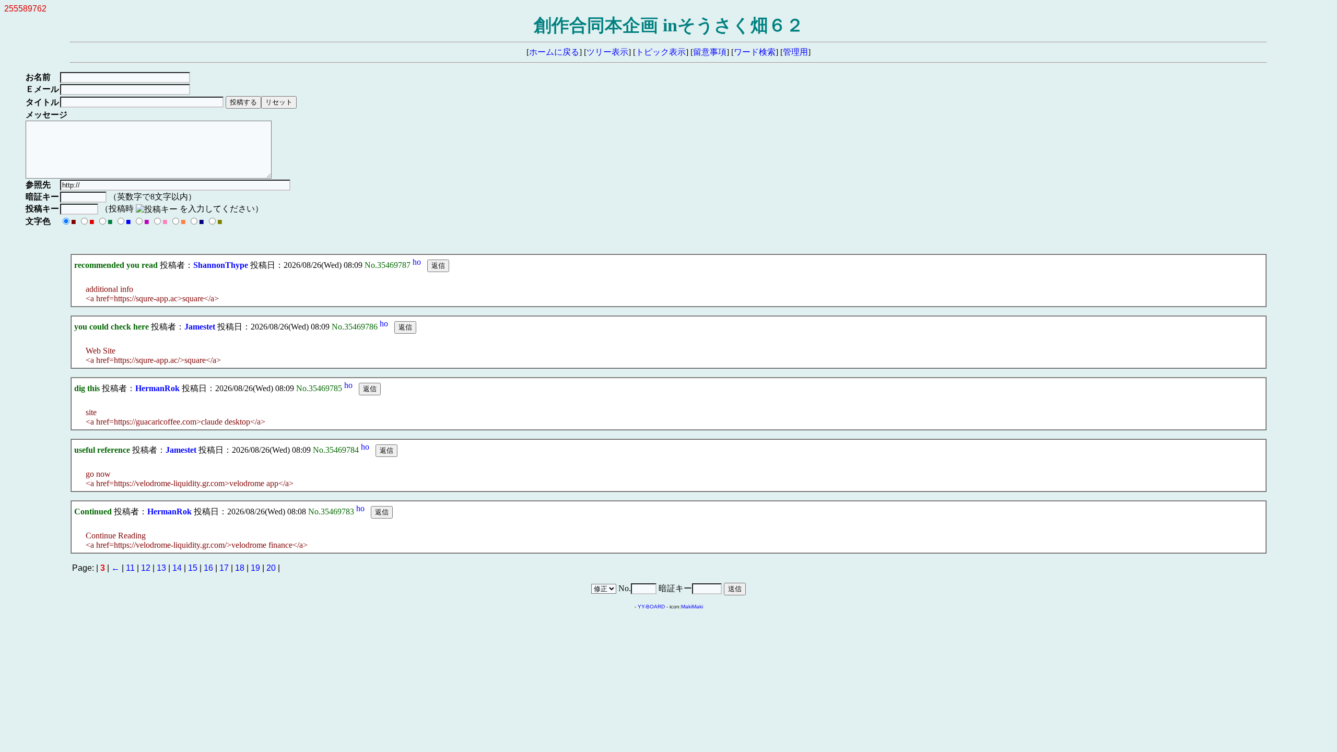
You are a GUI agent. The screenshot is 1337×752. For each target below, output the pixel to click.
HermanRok (157, 388)
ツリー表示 (607, 52)
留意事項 (709, 52)
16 (208, 567)
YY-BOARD (651, 606)
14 (177, 567)
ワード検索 (755, 52)
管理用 (795, 52)
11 (130, 567)
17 (224, 567)
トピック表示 (661, 52)
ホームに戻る (554, 52)
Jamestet (199, 326)
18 (239, 567)
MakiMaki (692, 606)
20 (271, 567)
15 (192, 567)
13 (161, 567)
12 (145, 567)
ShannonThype (220, 265)
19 (255, 567)
